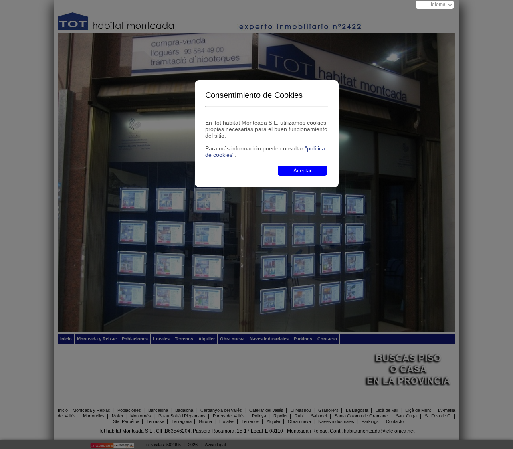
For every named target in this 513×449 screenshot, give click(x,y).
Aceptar (302, 171)
